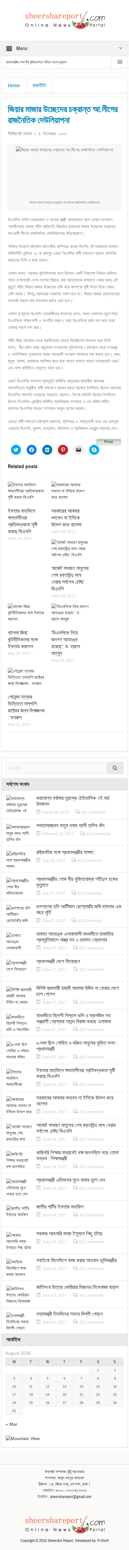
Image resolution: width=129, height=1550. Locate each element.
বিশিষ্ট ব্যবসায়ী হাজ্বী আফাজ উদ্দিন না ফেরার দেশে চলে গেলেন (77, 991)
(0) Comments (94, 812)
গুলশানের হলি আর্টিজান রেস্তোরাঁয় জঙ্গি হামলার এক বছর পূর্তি (78, 909)
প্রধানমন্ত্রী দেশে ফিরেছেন (58, 961)
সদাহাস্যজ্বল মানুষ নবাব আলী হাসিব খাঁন (70, 826)
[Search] (115, 768)
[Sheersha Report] (64, 19)
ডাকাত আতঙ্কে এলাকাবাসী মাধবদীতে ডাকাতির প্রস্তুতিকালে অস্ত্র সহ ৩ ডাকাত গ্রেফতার (74, 937)
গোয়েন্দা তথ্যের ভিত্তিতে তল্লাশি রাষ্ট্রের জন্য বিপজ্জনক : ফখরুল (26, 707)
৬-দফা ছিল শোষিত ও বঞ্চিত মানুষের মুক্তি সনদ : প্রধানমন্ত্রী (76, 1046)
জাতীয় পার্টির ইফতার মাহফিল (60, 1207)
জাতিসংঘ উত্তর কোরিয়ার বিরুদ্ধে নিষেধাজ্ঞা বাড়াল (77, 1287)
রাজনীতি (39, 85)
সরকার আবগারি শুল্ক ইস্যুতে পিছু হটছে (69, 1234)
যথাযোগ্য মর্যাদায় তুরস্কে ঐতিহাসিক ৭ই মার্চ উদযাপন (73, 801)
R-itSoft (103, 1540)
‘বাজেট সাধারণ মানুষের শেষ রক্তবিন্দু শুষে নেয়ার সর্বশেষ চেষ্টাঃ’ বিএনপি (70, 578)
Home (14, 85)
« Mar (11, 1424)
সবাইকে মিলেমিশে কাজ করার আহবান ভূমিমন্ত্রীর (76, 1260)
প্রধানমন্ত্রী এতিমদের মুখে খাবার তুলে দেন (70, 1180)
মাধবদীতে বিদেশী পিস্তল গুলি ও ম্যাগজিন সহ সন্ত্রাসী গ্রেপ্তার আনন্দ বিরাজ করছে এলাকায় (73, 1019)
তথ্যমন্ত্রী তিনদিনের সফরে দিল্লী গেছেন (69, 1314)
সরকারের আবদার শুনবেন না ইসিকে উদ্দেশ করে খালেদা (66, 518)
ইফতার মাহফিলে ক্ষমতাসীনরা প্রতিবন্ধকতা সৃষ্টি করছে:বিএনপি (22, 521)
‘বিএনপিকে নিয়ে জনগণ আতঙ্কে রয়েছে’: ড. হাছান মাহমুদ (65, 643)
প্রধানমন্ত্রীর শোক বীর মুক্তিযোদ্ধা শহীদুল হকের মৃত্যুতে (36, 62)
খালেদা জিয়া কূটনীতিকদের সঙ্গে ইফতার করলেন (23, 640)
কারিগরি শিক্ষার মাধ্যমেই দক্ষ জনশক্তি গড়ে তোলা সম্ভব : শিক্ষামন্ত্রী (77, 1156)
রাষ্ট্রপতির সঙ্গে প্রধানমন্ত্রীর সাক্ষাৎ (65, 852)
